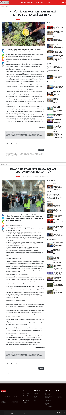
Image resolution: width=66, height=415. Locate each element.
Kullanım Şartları (14, 401)
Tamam (59, 413)
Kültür (32, 2)
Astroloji (58, 399)
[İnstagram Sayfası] (6, 396)
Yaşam (7, 6)
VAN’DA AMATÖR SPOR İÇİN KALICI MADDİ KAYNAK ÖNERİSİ (58, 33)
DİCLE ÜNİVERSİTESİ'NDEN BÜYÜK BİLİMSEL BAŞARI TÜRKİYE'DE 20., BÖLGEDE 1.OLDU (58, 39)
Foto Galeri (26, 390)
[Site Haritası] (15, 396)
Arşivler (26, 397)
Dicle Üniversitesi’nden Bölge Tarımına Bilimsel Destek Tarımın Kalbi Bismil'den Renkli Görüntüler (58, 58)
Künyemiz (26, 400)
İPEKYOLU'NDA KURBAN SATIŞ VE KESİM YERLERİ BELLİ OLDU (58, 116)
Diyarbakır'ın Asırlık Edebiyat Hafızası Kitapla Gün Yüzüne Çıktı (58, 46)
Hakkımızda (3, 401)
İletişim (25, 402)
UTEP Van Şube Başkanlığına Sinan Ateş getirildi (58, 27)
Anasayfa (3, 6)
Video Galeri (27, 393)
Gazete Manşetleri (49, 406)
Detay (59, 412)
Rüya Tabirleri (59, 397)
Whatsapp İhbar (14, 402)
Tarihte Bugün (48, 400)
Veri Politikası (3, 404)
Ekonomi (21, 2)
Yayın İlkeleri (3, 402)
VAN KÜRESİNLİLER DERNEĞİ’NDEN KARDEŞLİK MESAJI (57, 121)
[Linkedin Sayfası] (10, 396)
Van (25, 2)
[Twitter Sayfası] (3, 396)
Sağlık (41, 2)
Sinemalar (47, 401)
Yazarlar (26, 395)
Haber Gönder (14, 404)
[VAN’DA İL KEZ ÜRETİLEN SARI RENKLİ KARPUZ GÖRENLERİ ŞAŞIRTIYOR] (23, 33)
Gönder (41, 149)
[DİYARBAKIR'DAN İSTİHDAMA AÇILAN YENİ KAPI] (23, 195)
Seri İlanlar (47, 403)
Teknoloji (37, 2)
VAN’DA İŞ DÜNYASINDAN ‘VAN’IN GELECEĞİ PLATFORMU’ (58, 51)
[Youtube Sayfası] (8, 396)
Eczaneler (47, 397)
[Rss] (12, 396)
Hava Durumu (48, 393)
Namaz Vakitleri (48, 396)
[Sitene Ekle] (17, 396)
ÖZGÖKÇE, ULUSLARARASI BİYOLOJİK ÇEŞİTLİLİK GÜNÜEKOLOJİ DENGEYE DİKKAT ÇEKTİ (58, 134)
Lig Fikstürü (47, 399)
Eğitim (7, 164)
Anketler (58, 394)
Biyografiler (59, 396)
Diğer (49, 2)
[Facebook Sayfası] (1, 396)
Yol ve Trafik (47, 394)
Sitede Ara (59, 393)
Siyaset (45, 2)
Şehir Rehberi (48, 404)
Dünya (28, 2)
